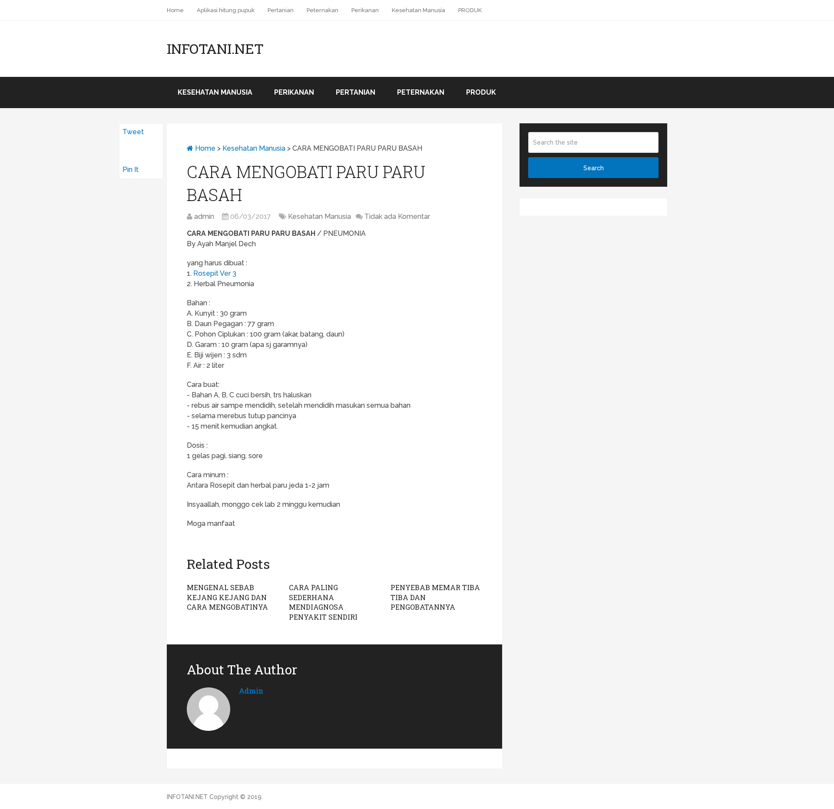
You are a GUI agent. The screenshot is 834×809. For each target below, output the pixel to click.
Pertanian (281, 10)
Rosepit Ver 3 (214, 273)
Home (175, 10)
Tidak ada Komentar (397, 216)
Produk (481, 92)
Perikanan (365, 10)
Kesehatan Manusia (418, 10)
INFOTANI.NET (215, 49)
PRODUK (470, 10)
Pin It (130, 169)
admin (204, 216)
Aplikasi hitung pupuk (226, 10)
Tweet (133, 132)
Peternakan (322, 10)
